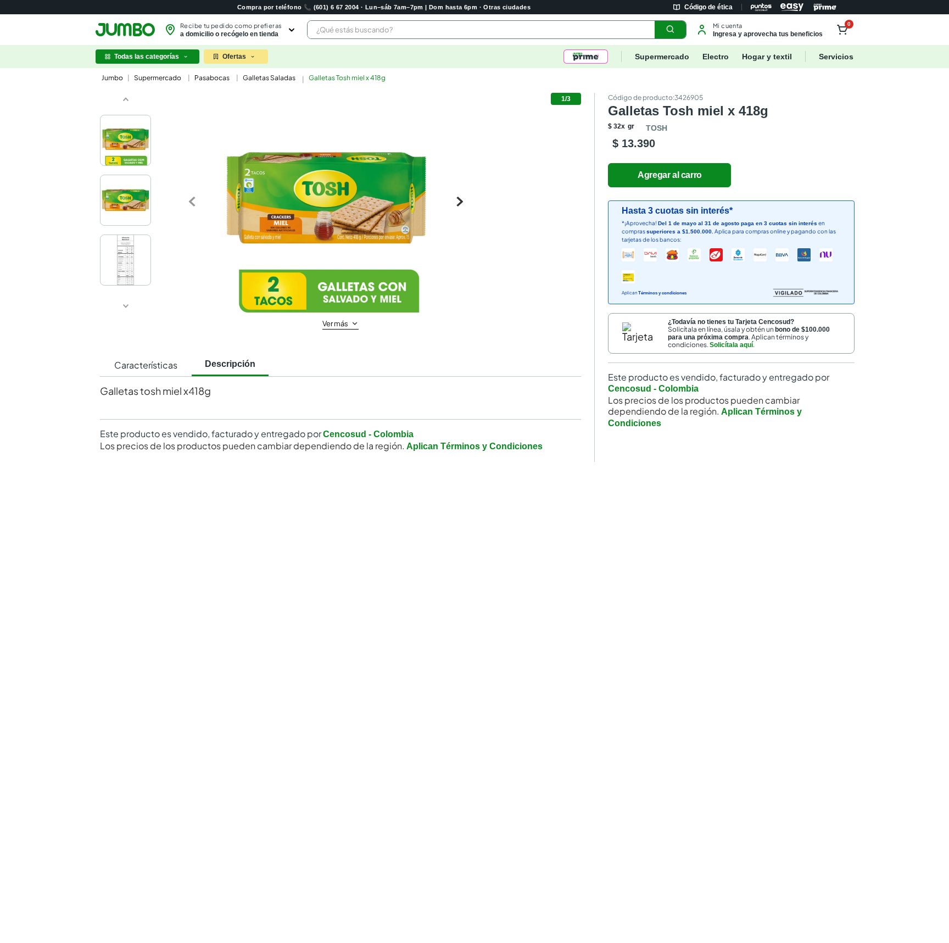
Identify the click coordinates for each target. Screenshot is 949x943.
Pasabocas (212, 78)
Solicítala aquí (731, 345)
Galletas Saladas (269, 78)
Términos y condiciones (662, 293)
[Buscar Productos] (670, 29)
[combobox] (496, 29)
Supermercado (157, 78)
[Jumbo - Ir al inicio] (125, 29)
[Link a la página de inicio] (111, 78)
